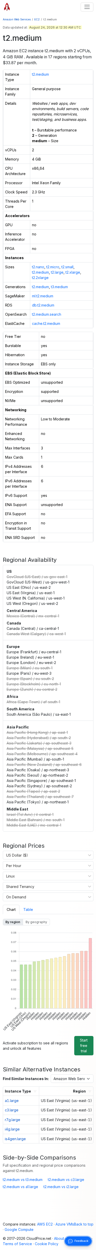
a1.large (12, 1100)
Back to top (83, 1224)
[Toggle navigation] (87, 7)
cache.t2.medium (46, 323)
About (59, 1238)
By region (12, 922)
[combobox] (6, 855)
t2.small (67, 267)
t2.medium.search (46, 314)
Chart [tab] (11, 909)
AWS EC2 (45, 1224)
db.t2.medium (43, 305)
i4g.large (12, 1129)
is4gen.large (15, 1139)
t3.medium (59, 287)
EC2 (37, 19)
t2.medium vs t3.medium (22, 1179)
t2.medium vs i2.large (61, 1187)
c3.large (11, 1110)
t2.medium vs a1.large (20, 1187)
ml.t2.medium (42, 296)
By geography (36, 922)
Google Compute (19, 1229)
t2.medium (40, 74)
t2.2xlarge (40, 277)
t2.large (57, 272)
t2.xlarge (73, 272)
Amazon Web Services (17, 19)
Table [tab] (28, 909)
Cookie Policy (46, 1244)
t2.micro (52, 267)
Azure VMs (65, 1224)
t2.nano (38, 267)
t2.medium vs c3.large (66, 1179)
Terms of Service (17, 1244)
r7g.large (12, 1120)
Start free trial (84, 1045)
